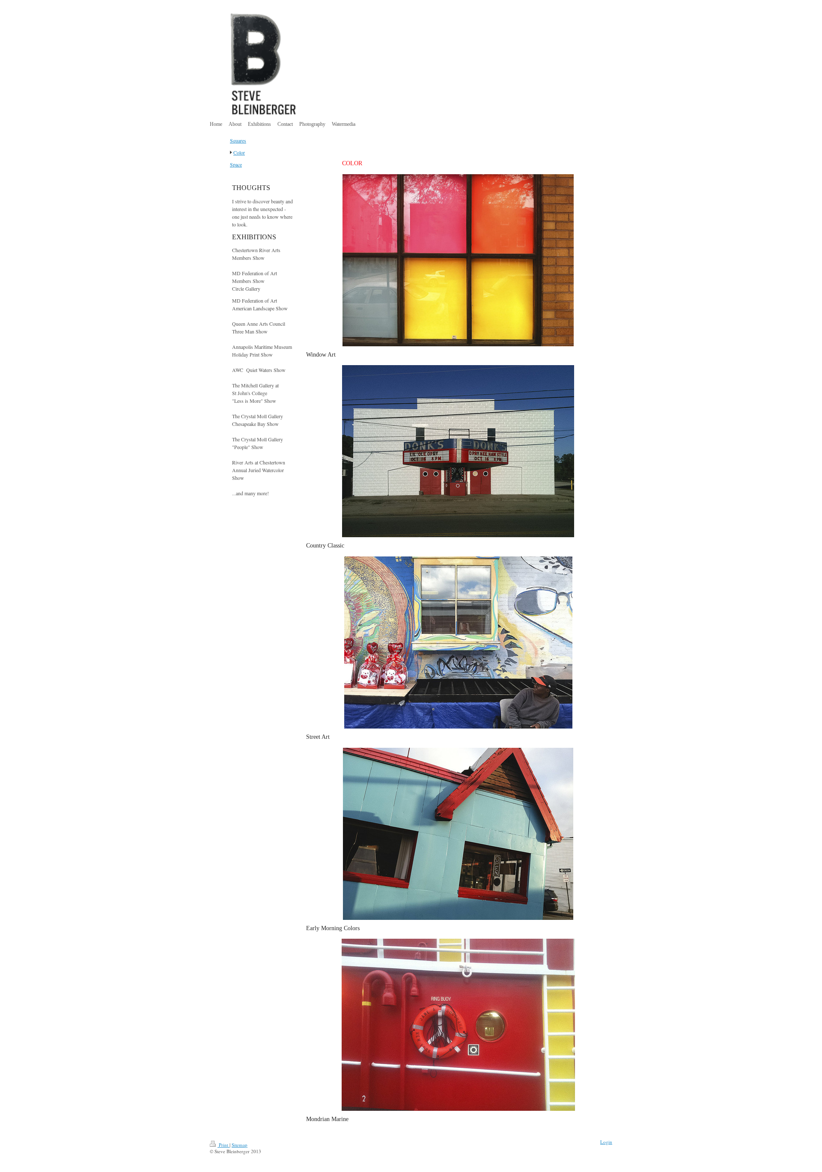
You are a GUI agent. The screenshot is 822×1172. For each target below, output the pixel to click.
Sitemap (239, 1145)
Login (606, 1142)
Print (223, 1145)
